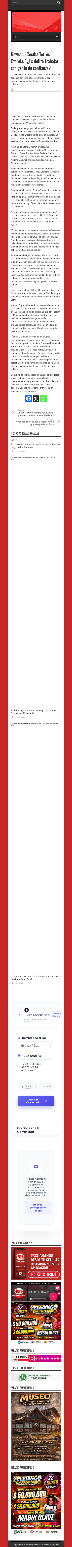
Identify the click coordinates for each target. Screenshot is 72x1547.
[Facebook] (28, 398)
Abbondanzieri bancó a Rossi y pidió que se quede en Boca (35, 422)
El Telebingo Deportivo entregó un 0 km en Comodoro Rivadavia (34, 712)
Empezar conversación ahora (38, 1207)
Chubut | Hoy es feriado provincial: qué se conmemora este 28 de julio (36, 413)
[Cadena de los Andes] (36, 24)
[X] (36, 398)
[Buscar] (58, 2)
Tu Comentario (31, 1055)
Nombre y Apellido (34, 1037)
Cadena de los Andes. (49, 1544)
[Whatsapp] (43, 398)
